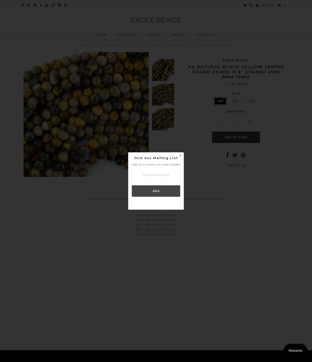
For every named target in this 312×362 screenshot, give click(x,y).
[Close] (180, 156)
